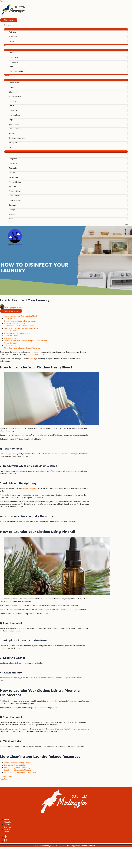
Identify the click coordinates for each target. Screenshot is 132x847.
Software (12, 205)
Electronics (13, 168)
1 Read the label (10, 318)
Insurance (13, 110)
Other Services (14, 129)
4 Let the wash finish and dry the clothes (19, 326)
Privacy (7, 829)
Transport (13, 143)
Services (7, 76)
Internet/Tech (14, 115)
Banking (12, 53)
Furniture (12, 186)
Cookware (13, 163)
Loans (11, 66)
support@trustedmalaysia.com (83, 846)
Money (6, 46)
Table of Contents (11, 311)
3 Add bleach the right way (14, 323)
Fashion (12, 173)
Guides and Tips (15, 96)
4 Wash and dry (10, 338)
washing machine (28, 488)
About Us (7, 822)
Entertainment (9, 25)
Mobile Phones (15, 196)
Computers (13, 159)
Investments (14, 62)
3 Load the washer (11, 336)
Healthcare (13, 101)
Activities (12, 32)
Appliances (13, 154)
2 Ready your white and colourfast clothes (20, 321)
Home (6, 819)
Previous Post (6, 776)
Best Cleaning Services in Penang (17, 767)
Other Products (15, 200)
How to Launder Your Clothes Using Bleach (20, 316)
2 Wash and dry (10, 345)
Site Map (7, 827)
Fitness (11, 41)
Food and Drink (15, 182)
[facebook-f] (7, 837)
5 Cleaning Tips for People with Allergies (20, 772)
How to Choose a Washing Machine (17, 763)
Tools (11, 219)
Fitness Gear (14, 177)
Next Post (5, 779)
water (44, 495)
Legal (11, 120)
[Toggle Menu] (66, 29)
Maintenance (14, 124)
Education (12, 92)
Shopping (8, 147)
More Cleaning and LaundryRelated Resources (22, 348)
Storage (12, 210)
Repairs (12, 133)
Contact (7, 824)
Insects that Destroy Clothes (15, 765)
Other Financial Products (18, 71)
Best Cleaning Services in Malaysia (17, 770)
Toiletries (12, 214)
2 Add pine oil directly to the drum (17, 333)
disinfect (31, 359)
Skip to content (6, 1)
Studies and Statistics (17, 138)
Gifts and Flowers (15, 191)
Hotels (11, 106)
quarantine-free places (37, 354)
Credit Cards (13, 57)
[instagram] (5, 841)
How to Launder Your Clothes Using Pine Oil (21, 328)
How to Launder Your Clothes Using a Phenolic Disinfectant (27, 341)
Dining (11, 87)
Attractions (13, 36)
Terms (6, 832)
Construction (14, 83)
